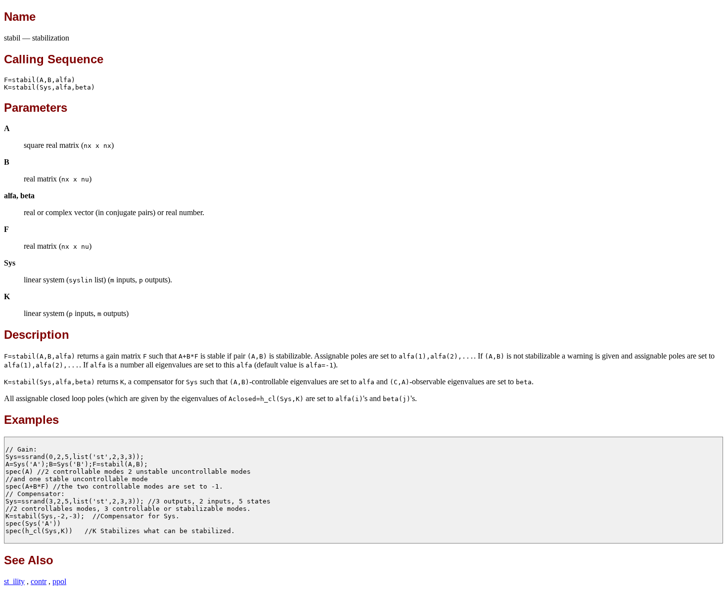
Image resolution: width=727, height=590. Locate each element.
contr (38, 581)
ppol (59, 581)
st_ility (14, 581)
